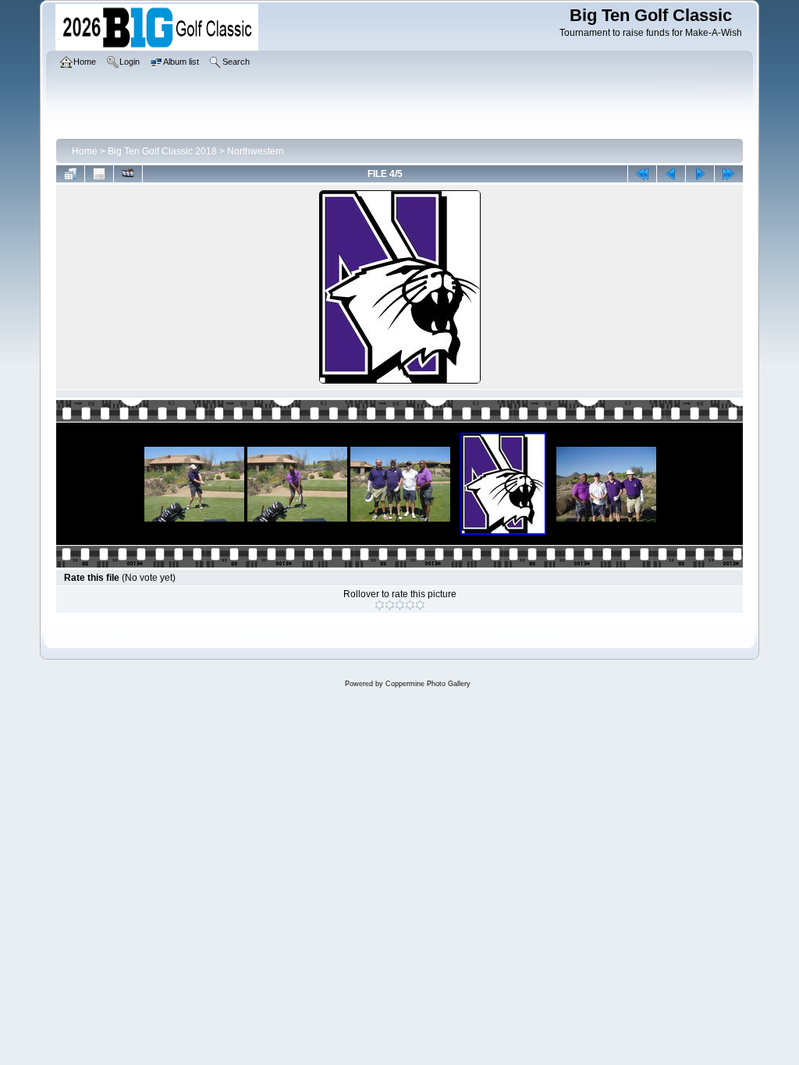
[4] (410, 605)
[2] (390, 605)
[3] (400, 605)
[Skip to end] (729, 173)
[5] (420, 605)
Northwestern (255, 151)
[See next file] (700, 173)
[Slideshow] (128, 173)
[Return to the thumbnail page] (70, 173)
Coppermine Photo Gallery (428, 684)
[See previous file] (671, 173)
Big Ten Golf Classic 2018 (162, 151)
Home (85, 151)
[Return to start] (642, 173)
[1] (380, 605)
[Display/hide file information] (99, 173)
